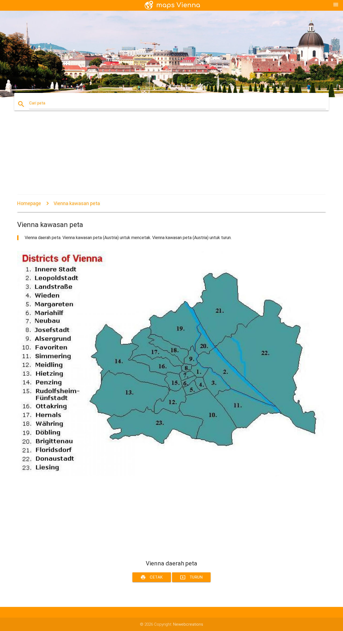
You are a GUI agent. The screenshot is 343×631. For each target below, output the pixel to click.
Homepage (29, 203)
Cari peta (37, 103)
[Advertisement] (171, 157)
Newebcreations (188, 624)
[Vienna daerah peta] (171, 475)
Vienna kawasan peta (77, 203)
